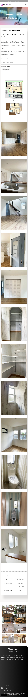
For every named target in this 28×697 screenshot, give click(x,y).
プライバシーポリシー (7, 590)
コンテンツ (7, 586)
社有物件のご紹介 (20, 579)
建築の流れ (20, 583)
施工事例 (8, 579)
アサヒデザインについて (20, 575)
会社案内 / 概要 (20, 586)
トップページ (7, 575)
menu (26, 4)
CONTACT (20, 590)
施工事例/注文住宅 (16, 30)
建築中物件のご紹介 (8, 583)
